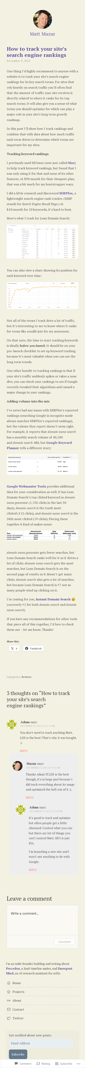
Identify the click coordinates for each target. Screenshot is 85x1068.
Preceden (13, 968)
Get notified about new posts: (30, 1035)
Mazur (31, 763)
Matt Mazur (42, 34)
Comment (64, 941)
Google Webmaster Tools (26, 486)
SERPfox (66, 193)
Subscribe (18, 1054)
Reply (24, 751)
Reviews (26, 677)
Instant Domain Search (53, 599)
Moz (71, 163)
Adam (25, 722)
